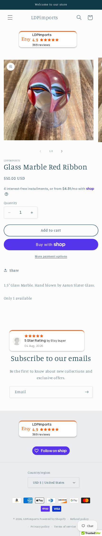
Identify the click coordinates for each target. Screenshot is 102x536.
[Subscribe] (86, 392)
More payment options (51, 256)
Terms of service (65, 526)
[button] (10, 17)
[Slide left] (40, 151)
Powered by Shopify (52, 519)
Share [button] (14, 270)
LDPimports (31, 519)
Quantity (10, 203)
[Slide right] (61, 151)
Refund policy (79, 519)
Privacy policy (40, 526)
